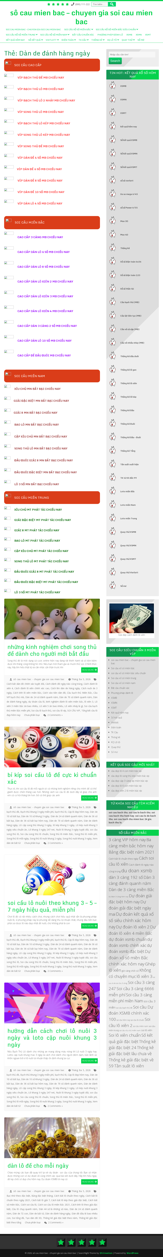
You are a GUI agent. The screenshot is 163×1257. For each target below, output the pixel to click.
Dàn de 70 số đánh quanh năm (75, 697)
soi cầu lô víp (59, 710)
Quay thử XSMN (128, 545)
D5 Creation (106, 1253)
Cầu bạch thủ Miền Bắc (79, 692)
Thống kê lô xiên (128, 383)
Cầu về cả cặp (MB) (129, 329)
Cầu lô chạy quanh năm (24, 1209)
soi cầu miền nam (140, 1026)
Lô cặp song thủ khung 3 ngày (35, 825)
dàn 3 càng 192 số (126, 877)
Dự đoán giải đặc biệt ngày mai (130, 908)
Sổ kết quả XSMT (128, 167)
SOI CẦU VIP (73, 710)
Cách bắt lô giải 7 (41, 1200)
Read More (88, 669)
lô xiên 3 (88, 701)
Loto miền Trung (128, 518)
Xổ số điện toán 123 (130, 275)
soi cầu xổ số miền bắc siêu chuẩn (116, 29)
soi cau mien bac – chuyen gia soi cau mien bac (33, 29)
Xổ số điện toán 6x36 (130, 261)
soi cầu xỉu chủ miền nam (130, 1030)
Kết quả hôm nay (15, 40)
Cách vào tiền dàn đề (54, 692)
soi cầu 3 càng (121, 983)
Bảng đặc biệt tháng (42, 1195)
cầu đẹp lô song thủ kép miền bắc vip (130, 775)
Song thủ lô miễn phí (86, 834)
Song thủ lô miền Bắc (61, 834)
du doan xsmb (136, 870)
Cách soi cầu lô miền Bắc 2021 (54, 1204)
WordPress (132, 1253)
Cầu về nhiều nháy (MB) (132, 342)
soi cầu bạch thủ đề (124, 1007)
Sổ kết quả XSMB (128, 140)
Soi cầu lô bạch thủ (41, 710)
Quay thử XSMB (128, 532)
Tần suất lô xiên (129, 1066)
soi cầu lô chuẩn (137, 1020)
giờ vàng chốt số (130, 970)
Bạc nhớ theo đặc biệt (18, 1195)
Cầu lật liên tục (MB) (130, 315)
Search (115, 60)
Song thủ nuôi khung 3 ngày (77, 838)
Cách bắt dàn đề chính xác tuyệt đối (25, 683)
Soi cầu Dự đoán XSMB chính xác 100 (131, 1013)
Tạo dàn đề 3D (33, 1217)
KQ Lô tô (112, 40)
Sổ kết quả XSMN (128, 153)
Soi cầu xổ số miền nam (53, 34)
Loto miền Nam (128, 505)
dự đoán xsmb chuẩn (128, 939)
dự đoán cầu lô (36, 701)
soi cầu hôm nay (123, 1020)
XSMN (139, 34)
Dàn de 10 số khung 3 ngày (35, 816)
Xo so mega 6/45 (129, 194)
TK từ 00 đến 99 (128, 478)
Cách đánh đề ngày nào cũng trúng (64, 683)
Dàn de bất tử (36, 1213)
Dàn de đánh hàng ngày (57, 1213)
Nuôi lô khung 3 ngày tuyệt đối (72, 829)
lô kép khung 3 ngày (63, 825)
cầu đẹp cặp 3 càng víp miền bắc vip (129, 780)
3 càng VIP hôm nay (127, 839)
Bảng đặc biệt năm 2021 (131, 852)
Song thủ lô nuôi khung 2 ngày (45, 838)
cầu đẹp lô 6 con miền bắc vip (126, 785)
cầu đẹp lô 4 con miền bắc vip (126, 770)
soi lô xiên (146, 1030)
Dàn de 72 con (20, 1213)
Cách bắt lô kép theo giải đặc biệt (69, 1200)
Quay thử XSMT (128, 559)
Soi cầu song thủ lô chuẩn (34, 834)
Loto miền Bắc (127, 491)
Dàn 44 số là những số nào (53, 1209)
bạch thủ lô (61, 811)
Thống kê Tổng (127, 451)
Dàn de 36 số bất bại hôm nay (31, 820)
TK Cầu (82, 40)
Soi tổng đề (18, 1217)
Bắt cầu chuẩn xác (83, 34)
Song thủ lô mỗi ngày (18, 838)
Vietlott (51, 40)
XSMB (129, 34)
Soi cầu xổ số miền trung (20, 34)
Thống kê (96, 40)
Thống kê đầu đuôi (129, 356)
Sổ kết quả (34, 40)
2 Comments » (55, 714)
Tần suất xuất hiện (129, 464)
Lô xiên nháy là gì (73, 706)
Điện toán (68, 40)
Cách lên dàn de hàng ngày (65, 688)
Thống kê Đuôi (127, 424)
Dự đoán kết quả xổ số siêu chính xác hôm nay (131, 920)
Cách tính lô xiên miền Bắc (27, 692)
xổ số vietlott (126, 180)
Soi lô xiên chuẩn (125, 1035)
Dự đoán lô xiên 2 (132, 927)
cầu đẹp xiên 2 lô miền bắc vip (126, 790)
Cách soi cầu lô (29, 1204)
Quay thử (127, 40)
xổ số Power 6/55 (129, 207)
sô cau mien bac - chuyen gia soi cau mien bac (38, 679)
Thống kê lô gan (128, 370)
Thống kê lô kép (128, 397)
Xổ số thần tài (127, 288)
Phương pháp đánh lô (110, 34)
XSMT (148, 34)
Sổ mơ (141, 40)
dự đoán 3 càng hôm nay (118, 896)
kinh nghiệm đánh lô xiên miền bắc (64, 701)
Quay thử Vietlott (129, 572)
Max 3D (124, 221)
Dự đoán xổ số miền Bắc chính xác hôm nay (129, 957)
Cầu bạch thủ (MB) (129, 302)
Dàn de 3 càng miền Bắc (131, 889)
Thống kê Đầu (127, 410)
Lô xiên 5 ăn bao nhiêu (51, 706)
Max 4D (124, 234)
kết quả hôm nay (128, 126)
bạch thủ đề (13, 811)
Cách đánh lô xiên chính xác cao (31, 688)
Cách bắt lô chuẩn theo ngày (69, 1195)
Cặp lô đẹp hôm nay (78, 811)
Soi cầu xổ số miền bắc (77, 29)
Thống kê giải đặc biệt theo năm (60, 1217)
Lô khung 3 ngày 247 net (41, 829)
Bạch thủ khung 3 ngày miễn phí (37, 811)
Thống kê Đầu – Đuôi (130, 437)
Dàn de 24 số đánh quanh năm (41, 697)
